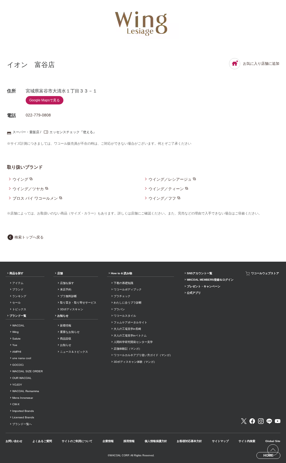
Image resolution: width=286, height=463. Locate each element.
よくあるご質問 (42, 441)
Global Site (272, 441)
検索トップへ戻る (29, 237)
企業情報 (108, 441)
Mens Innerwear (22, 397)
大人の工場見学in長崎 (127, 328)
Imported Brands (23, 410)
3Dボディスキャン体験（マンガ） (135, 361)
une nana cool (21, 358)
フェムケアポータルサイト (130, 322)
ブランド (17, 289)
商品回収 (65, 338)
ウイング (20, 179)
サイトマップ (220, 441)
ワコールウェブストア (265, 273)
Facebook (252, 421)
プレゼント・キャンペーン (203, 286)
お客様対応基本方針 (189, 441)
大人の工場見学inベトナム (130, 335)
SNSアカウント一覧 (199, 273)
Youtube (277, 421)
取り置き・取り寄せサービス (78, 302)
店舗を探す (67, 283)
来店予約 (65, 289)
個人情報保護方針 (156, 441)
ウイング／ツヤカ (28, 189)
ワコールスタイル (125, 315)
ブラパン (119, 309)
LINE (269, 421)
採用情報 (129, 441)
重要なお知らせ (70, 331)
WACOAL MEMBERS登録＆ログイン (210, 279)
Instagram (261, 421)
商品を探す (16, 273)
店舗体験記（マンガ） (128, 348)
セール (16, 302)
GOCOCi (17, 364)
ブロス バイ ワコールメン (35, 198)
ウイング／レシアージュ (170, 179)
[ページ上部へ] (272, 449)
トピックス (19, 309)
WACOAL (18, 325)
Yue (14, 345)
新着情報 (65, 325)
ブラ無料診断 (68, 296)
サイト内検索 (247, 441)
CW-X (16, 404)
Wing (15, 331)
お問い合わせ (14, 441)
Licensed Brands (23, 417)
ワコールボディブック (128, 289)
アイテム (17, 283)
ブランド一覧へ (22, 424)
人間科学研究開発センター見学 (133, 341)
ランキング (19, 296)
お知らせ (62, 315)
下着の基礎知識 (123, 283)
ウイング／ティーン (166, 189)
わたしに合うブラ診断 (128, 302)
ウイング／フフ (162, 198)
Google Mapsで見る (44, 100)
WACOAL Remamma (25, 391)
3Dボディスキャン (71, 309)
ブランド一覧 (17, 315)
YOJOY (17, 384)
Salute (16, 338)
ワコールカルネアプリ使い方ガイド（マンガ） (143, 355)
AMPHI (16, 351)
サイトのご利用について (77, 441)
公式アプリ (194, 292)
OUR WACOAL (22, 378)
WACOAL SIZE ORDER (27, 371)
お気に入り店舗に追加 (261, 63)
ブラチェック (122, 296)
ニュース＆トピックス (74, 351)
